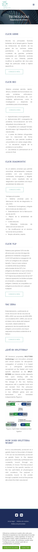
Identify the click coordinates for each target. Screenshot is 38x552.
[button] (14, 71)
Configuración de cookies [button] (11, 547)
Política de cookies (23, 521)
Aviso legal (11, 521)
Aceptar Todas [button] (25, 547)
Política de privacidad (18, 524)
